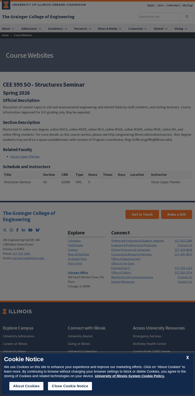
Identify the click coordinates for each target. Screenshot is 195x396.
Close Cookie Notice (70, 386)
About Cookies (26, 386)
